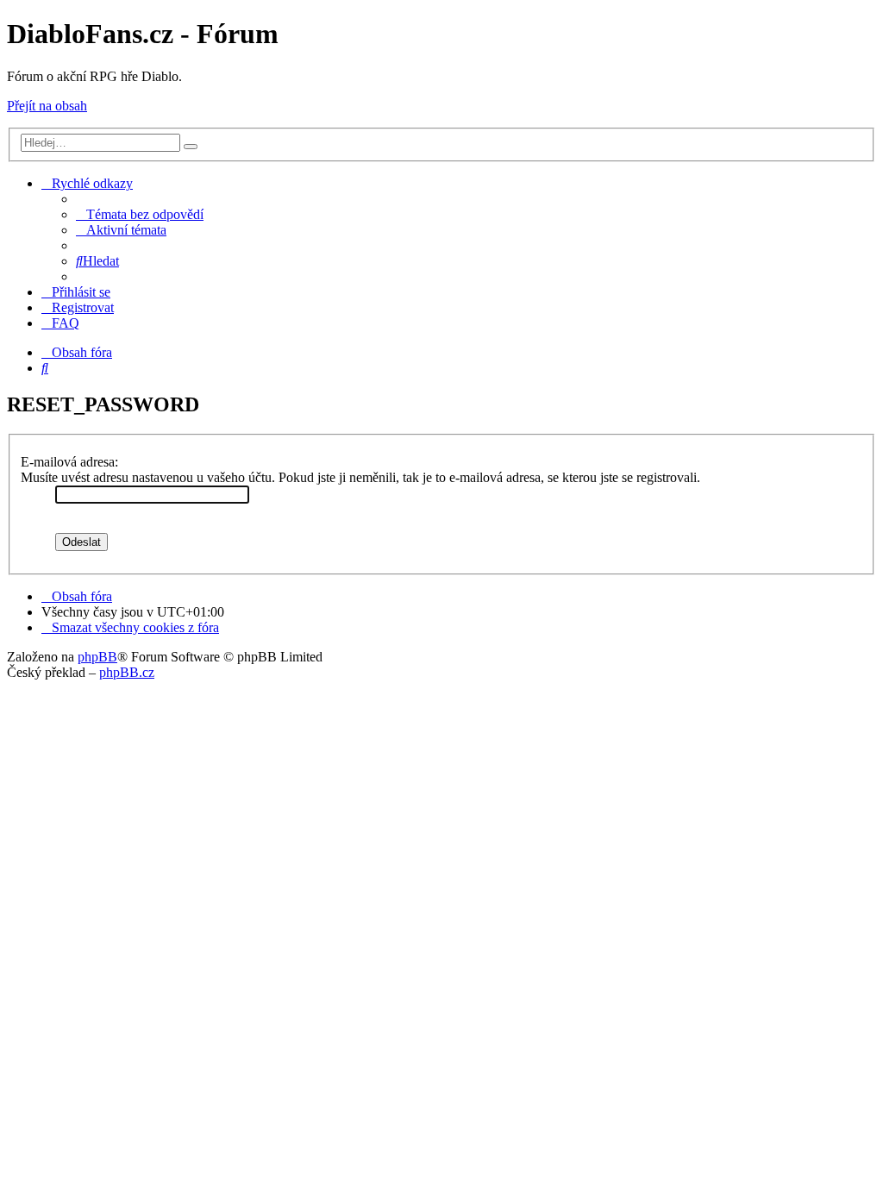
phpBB (97, 656)
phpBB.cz (126, 672)
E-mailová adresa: (69, 461)
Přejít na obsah (47, 105)
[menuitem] (140, 214)
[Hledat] (190, 146)
